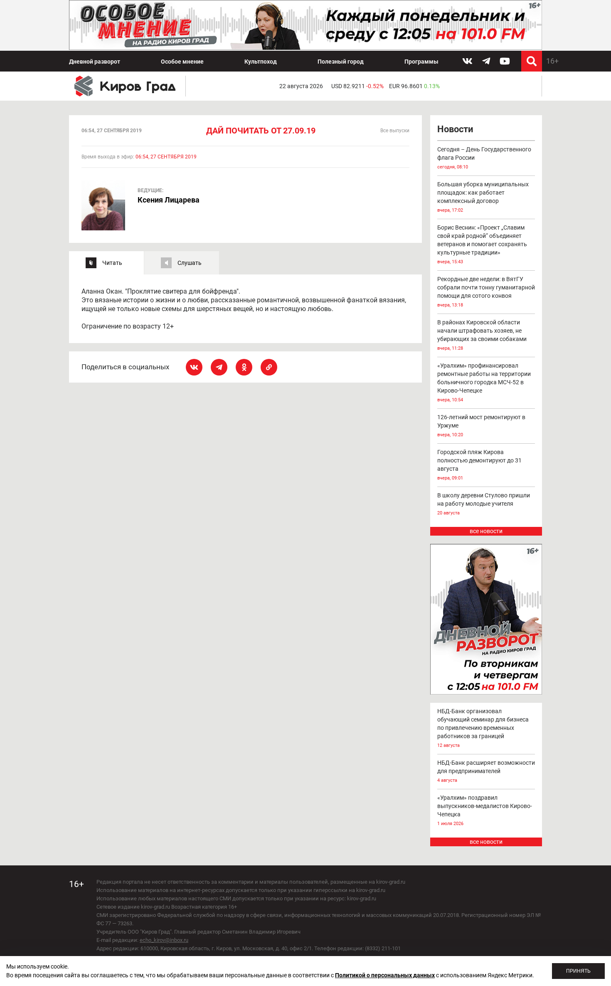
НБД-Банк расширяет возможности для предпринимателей (486, 771)
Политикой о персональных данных (385, 975)
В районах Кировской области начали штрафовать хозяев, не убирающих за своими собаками (482, 335)
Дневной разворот (94, 61)
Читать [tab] (112, 262)
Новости (455, 129)
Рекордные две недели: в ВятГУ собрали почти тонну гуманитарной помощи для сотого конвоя (486, 292)
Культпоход (260, 61)
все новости (486, 531)
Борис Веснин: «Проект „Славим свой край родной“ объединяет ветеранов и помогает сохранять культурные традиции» (482, 244)
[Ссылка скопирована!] (269, 367)
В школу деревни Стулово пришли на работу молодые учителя (483, 504)
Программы (421, 61)
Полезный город (341, 61)
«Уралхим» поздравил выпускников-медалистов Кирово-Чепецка (484, 810)
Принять (578, 971)
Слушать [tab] (189, 262)
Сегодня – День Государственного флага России (484, 158)
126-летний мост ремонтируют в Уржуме (481, 425)
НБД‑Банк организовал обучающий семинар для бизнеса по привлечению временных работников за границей (483, 728)
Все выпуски (394, 130)
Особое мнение (182, 61)
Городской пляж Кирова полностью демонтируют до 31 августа (479, 465)
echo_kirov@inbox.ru (164, 940)
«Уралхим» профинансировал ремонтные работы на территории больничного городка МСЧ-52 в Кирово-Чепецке (484, 382)
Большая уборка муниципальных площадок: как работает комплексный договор (483, 197)
